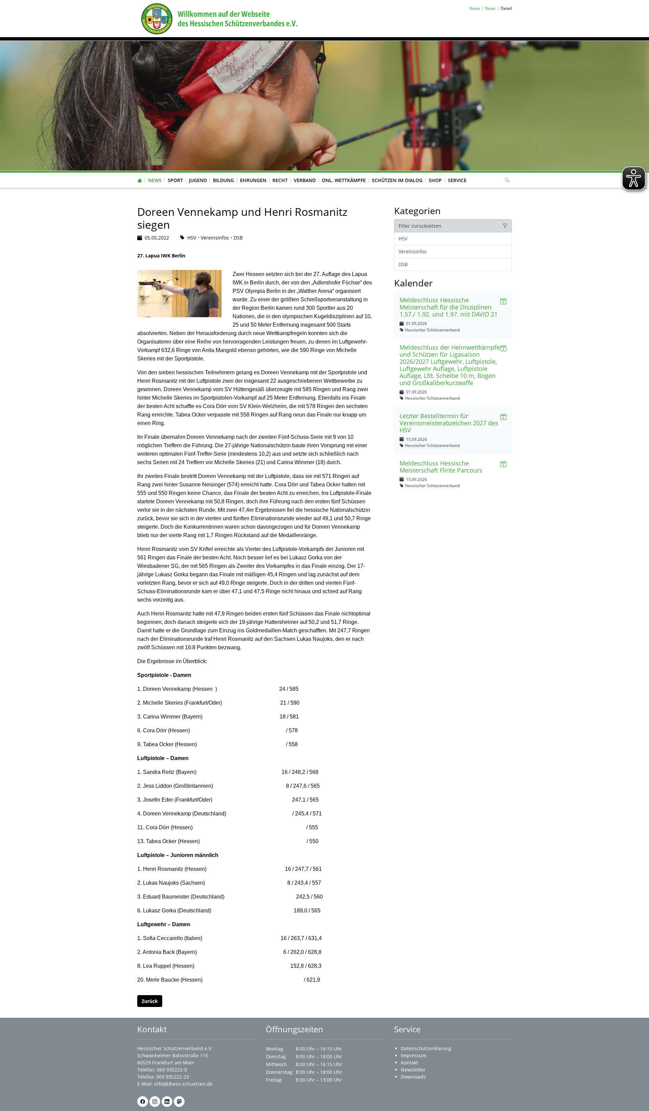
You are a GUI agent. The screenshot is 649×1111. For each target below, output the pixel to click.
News (155, 180)
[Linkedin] (167, 1101)
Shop (435, 180)
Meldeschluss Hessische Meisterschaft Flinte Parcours (441, 466)
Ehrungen (253, 180)
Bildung (223, 180)
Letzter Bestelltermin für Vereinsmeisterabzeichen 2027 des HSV (449, 423)
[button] (154, 173)
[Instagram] (154, 1101)
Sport (175, 180)
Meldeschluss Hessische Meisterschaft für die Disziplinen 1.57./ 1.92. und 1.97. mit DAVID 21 (449, 307)
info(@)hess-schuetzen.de (183, 1084)
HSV (403, 238)
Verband (305, 180)
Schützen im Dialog (397, 180)
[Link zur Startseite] (218, 18)
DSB (403, 264)
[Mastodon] (179, 1101)
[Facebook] (142, 1101)
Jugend (198, 180)
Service (457, 180)
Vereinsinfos (413, 251)
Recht (280, 180)
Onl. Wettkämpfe (344, 180)
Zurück (150, 1001)
